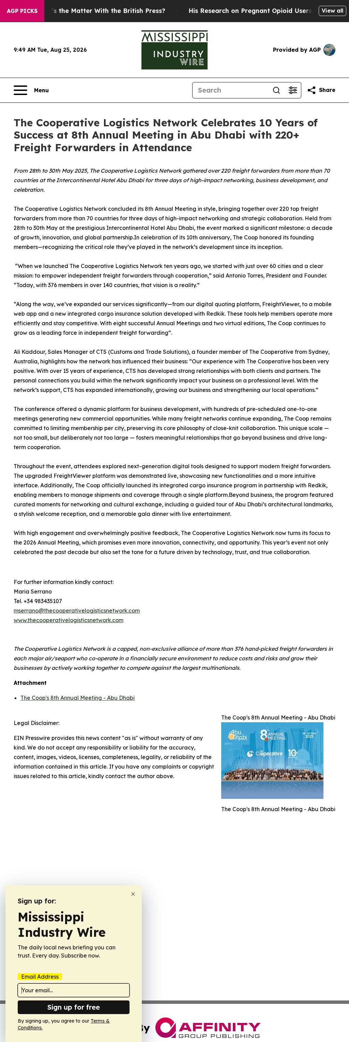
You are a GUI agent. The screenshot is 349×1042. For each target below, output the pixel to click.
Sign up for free (73, 1007)
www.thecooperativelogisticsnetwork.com (68, 620)
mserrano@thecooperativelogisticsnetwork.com (77, 610)
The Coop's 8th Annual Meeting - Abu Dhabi (77, 697)
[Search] (276, 90)
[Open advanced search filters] (293, 90)
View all (332, 10)
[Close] (133, 894)
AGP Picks (22, 10)
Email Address (40, 976)
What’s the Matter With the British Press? (100, 11)
